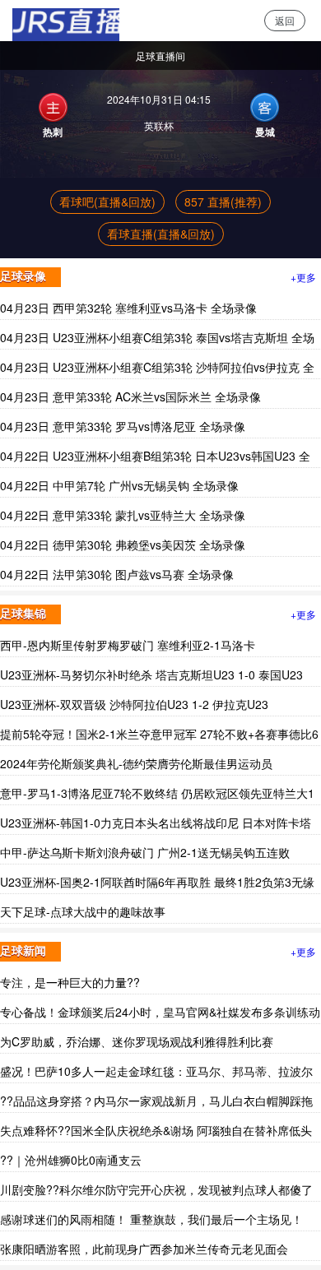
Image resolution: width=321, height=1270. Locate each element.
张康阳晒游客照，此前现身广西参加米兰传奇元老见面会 (144, 1248)
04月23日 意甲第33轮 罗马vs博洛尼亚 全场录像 (122, 426)
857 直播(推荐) (223, 201)
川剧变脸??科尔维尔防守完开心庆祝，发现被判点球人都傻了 (156, 1189)
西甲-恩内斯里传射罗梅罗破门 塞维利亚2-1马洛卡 (127, 645)
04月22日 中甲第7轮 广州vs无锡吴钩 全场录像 (119, 485)
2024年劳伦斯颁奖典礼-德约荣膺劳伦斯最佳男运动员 (136, 763)
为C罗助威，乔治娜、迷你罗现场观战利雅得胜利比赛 (136, 1041)
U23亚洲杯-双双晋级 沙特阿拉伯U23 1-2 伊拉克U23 (134, 704)
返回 (285, 20)
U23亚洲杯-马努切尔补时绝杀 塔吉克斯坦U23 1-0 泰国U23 (151, 674)
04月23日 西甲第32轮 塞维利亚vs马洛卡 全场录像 (128, 307)
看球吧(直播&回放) (107, 201)
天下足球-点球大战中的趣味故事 (82, 911)
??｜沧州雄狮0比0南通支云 (71, 1160)
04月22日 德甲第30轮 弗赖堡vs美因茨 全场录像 (122, 544)
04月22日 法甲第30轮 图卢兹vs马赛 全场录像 (117, 574)
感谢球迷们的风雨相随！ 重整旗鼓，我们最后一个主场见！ (151, 1219)
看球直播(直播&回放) (161, 233)
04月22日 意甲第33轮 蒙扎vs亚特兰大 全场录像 (122, 515)
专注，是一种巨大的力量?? (70, 982)
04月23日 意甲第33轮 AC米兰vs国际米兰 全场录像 (130, 396)
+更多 (303, 277)
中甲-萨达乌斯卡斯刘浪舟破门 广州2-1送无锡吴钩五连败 (145, 852)
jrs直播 (59, 20)
